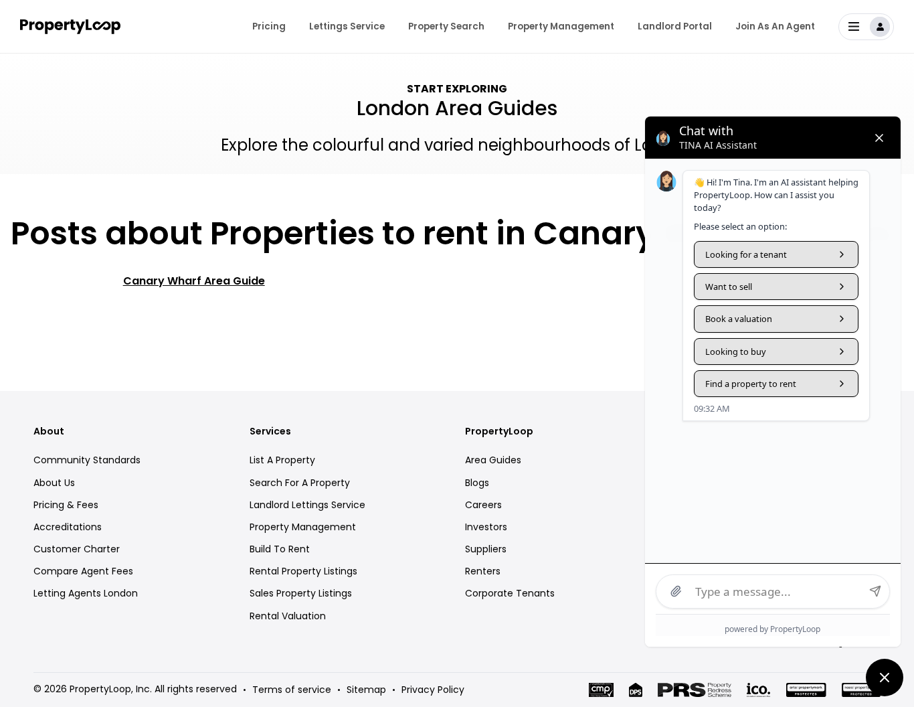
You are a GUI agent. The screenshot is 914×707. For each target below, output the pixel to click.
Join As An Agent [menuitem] (775, 26)
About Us (54, 483)
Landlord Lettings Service (307, 505)
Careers (483, 505)
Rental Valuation (288, 616)
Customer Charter (76, 549)
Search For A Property (300, 483)
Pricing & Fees (65, 505)
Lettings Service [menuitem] (347, 26)
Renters (482, 571)
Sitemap (366, 690)
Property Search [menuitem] (446, 26)
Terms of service (291, 690)
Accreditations (67, 527)
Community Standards (87, 460)
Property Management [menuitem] (561, 26)
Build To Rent (280, 549)
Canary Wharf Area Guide (194, 281)
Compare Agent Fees (83, 571)
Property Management (303, 527)
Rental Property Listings (303, 571)
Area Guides (493, 460)
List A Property (282, 460)
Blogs (477, 483)
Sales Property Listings (301, 593)
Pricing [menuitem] (269, 26)
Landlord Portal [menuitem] (675, 26)
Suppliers (486, 549)
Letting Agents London (85, 593)
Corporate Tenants (510, 593)
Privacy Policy (432, 690)
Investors (486, 527)
